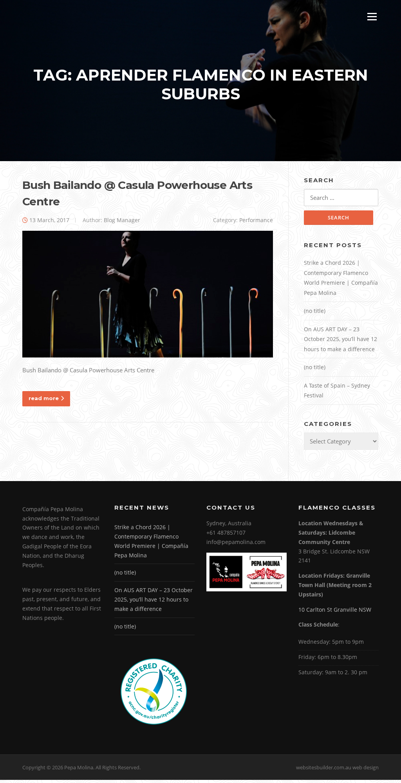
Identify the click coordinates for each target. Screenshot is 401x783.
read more (44, 398)
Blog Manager (122, 220)
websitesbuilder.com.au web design (337, 767)
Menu (372, 16)
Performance (256, 220)
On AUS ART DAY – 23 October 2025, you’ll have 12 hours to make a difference (340, 339)
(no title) (314, 310)
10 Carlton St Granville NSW (334, 609)
